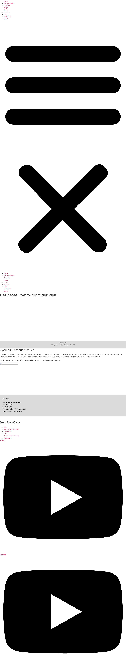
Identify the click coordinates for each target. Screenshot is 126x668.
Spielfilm (7, 5)
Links (5, 427)
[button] (63, 146)
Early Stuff (7, 16)
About (6, 19)
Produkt (6, 12)
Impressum (7, 431)
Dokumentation (9, 3)
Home (6, 1)
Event (6, 10)
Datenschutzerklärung (11, 429)
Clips (5, 14)
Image (6, 8)
